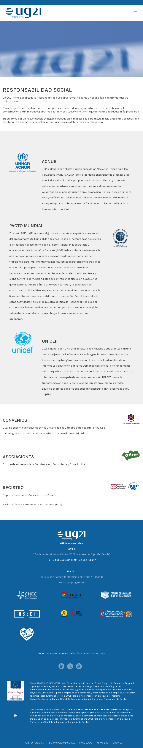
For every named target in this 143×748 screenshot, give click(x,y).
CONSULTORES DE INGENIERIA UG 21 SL (49, 683)
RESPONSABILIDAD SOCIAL (61, 743)
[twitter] (70, 666)
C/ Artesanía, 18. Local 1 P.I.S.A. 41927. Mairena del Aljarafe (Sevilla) (71, 554)
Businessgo (98, 653)
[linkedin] (61, 666)
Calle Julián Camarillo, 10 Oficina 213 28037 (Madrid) (71, 577)
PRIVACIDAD (102, 743)
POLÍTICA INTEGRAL (34, 743)
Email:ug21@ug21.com (72, 582)
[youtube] (79, 666)
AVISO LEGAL (85, 743)
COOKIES (117, 743)
